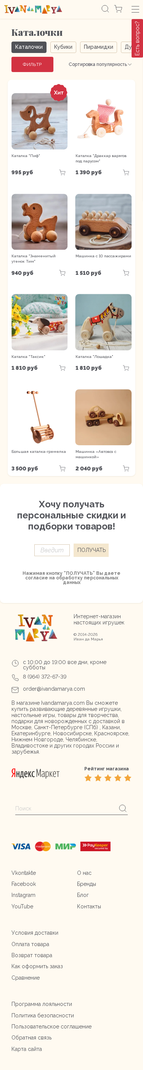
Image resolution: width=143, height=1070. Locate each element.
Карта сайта (26, 1049)
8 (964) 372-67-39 (44, 677)
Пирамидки (98, 47)
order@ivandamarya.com (54, 689)
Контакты (89, 906)
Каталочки (29, 47)
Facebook (23, 884)
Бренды (86, 884)
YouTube (22, 906)
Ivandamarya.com (63, 703)
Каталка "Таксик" (28, 357)
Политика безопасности (42, 1015)
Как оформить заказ (37, 966)
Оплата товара (30, 944)
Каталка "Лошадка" (94, 357)
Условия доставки (34, 933)
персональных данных (90, 580)
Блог (83, 895)
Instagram (23, 895)
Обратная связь (31, 1038)
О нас (84, 873)
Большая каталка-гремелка (38, 451)
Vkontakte (23, 873)
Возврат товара (31, 955)
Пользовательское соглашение (51, 1026)
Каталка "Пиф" (25, 156)
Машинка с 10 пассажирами (103, 256)
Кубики (63, 47)
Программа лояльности (41, 1004)
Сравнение (25, 978)
